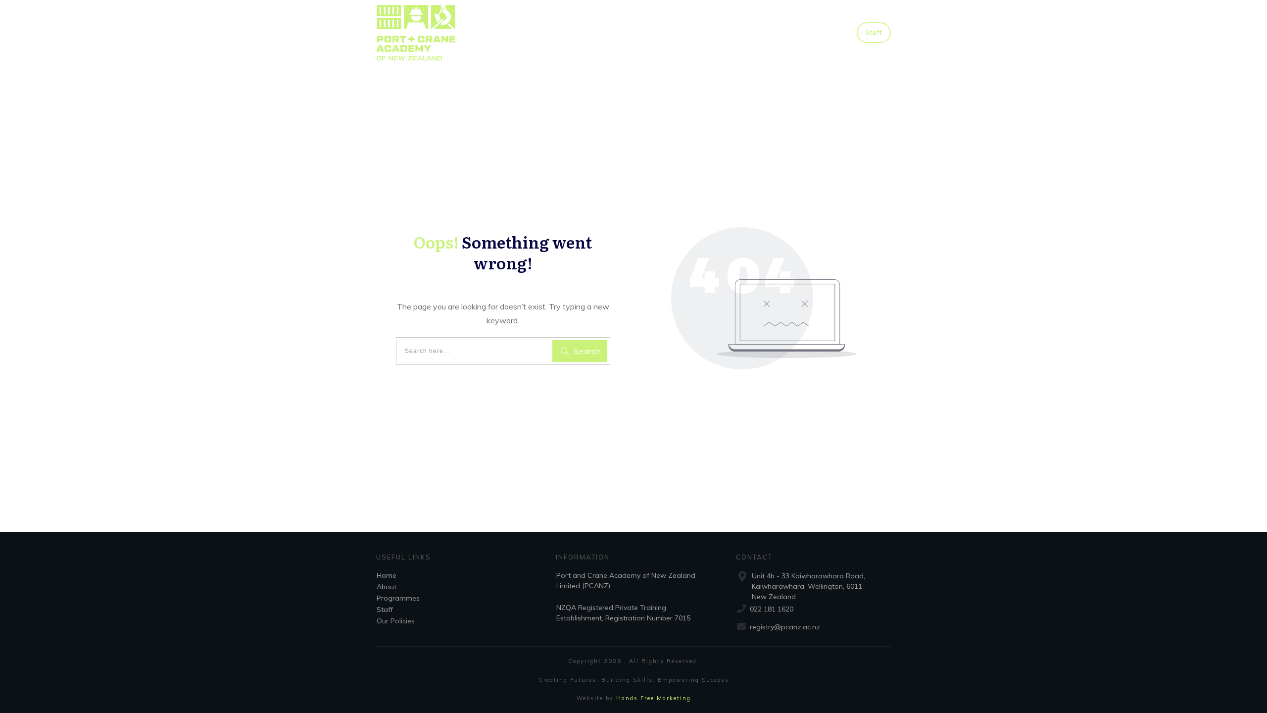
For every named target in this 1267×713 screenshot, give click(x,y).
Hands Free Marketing (653, 698)
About (386, 586)
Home (386, 575)
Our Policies (396, 620)
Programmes (398, 598)
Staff (385, 609)
